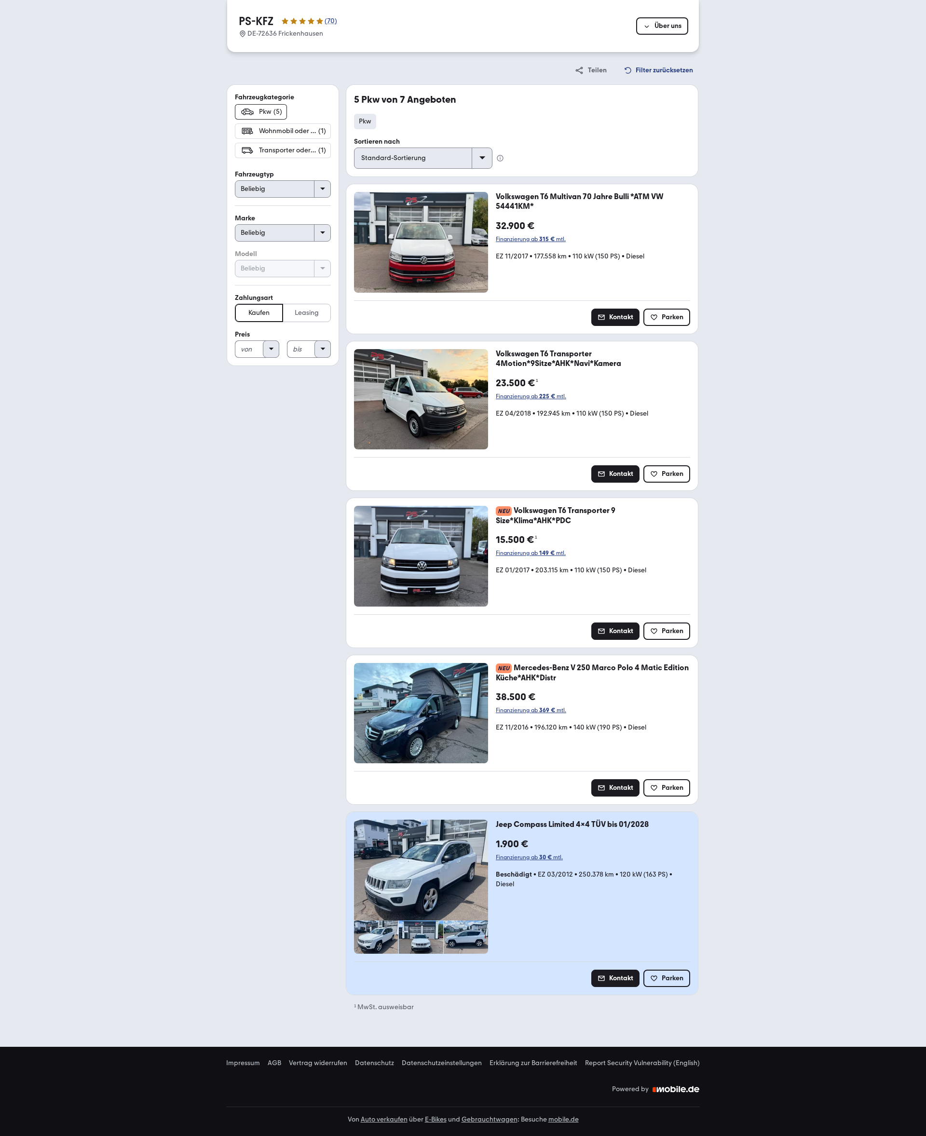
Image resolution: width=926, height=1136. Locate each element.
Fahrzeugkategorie (264, 97)
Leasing (307, 313)
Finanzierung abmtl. (531, 239)
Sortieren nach (377, 141)
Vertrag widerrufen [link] (318, 1063)
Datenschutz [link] (374, 1063)
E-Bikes (436, 1119)
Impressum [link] (243, 1063)
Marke (245, 218)
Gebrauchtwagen (489, 1119)
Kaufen (259, 313)
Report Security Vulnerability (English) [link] (642, 1063)
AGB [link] (274, 1063)
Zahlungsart (254, 298)
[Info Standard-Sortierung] (500, 158)
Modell (246, 254)
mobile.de (563, 1119)
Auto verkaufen (384, 1119)
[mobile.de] (676, 1089)
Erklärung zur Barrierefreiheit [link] (533, 1063)
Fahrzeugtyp (254, 174)
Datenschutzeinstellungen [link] (442, 1063)
